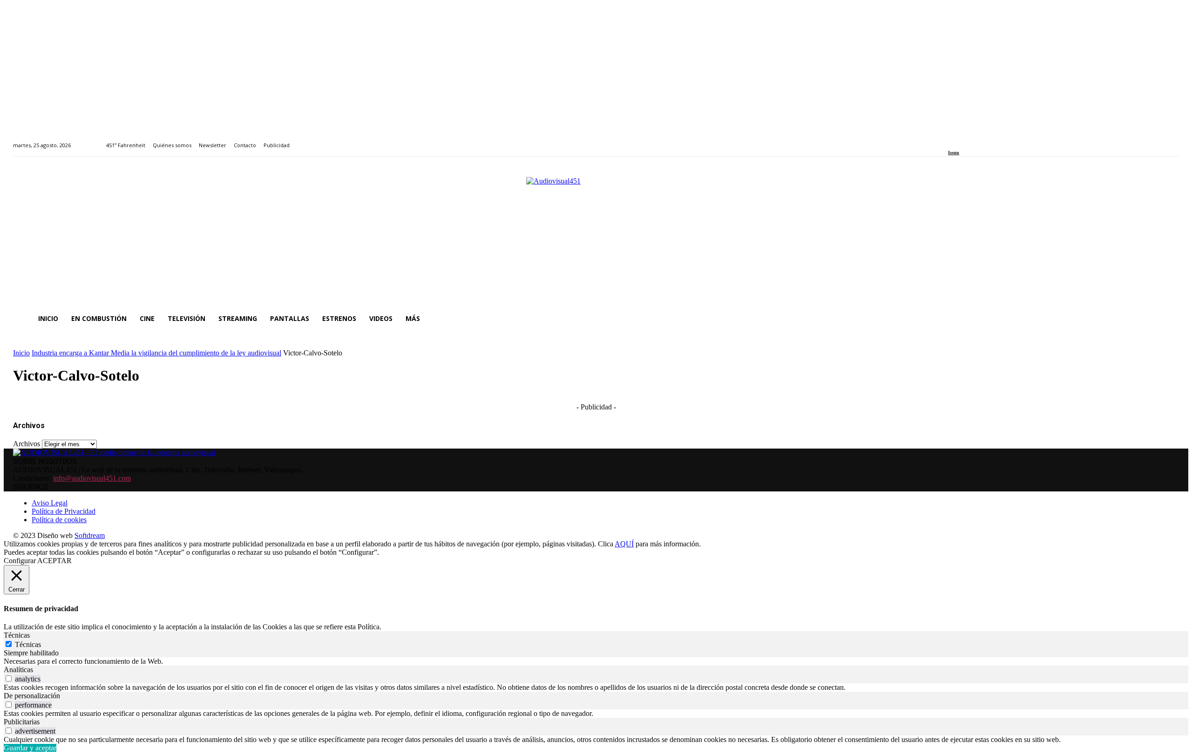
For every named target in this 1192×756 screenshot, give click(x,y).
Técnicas (28, 644)
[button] (1168, 318)
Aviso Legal (50, 503)
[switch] (9, 678)
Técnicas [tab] (17, 635)
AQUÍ (624, 544)
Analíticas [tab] (18, 670)
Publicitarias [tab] (22, 722)
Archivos (26, 444)
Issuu (953, 152)
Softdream (89, 535)
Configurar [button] (20, 561)
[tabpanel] (596, 661)
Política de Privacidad (63, 511)
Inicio (21, 353)
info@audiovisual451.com (92, 478)
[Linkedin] (972, 140)
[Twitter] (983, 140)
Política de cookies (59, 520)
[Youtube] (993, 140)
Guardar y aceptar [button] (30, 748)
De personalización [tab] (32, 696)
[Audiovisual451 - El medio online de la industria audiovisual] (596, 236)
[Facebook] (951, 140)
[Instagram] (961, 140)
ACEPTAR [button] (54, 561)
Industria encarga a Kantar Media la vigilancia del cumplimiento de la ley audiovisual (156, 353)
